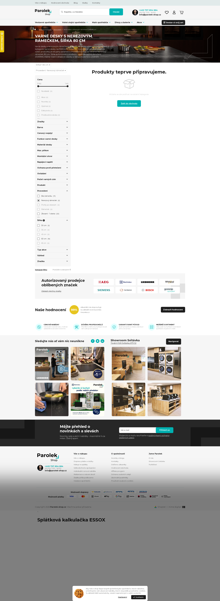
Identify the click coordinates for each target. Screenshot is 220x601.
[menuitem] (47, 22)
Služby (85, 3)
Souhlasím (140, 597)
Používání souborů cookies (122, 481)
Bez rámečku (48, 196)
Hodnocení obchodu (60, 3)
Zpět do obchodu (129, 103)
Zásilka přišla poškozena (83, 478)
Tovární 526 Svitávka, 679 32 (123, 343)
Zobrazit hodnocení (173, 310)
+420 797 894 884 (54, 466)
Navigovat (173, 341)
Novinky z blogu (117, 458)
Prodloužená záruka (50, 115)
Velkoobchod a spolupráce (85, 468)
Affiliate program (118, 471)
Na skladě (46, 91)
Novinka (45, 102)
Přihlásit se (164, 430)
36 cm (45, 230)
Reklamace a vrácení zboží (84, 474)
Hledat (116, 12)
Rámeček (46, 209)
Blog (76, 3)
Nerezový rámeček (50, 200)
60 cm (45, 239)
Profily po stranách (50, 205)
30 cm (45, 225)
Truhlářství (153, 465)
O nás (151, 458)
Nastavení (122, 597)
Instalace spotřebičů (82, 481)
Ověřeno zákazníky (118, 465)
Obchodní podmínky (119, 478)
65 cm (45, 243)
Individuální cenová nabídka (85, 471)
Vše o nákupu (41, 3)
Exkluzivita (46, 111)
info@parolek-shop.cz (56, 471)
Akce (44, 97)
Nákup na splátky (81, 465)
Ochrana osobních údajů (121, 474)
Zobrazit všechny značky (51, 291)
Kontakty (96, 3)
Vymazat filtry (41, 270)
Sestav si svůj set (174, 22)
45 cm (45, 234)
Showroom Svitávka (157, 461)
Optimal (45, 106)
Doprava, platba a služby (83, 461)
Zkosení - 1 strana (50, 214)
